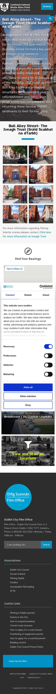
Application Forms (18, 674)
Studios (14, 582)
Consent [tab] (10, 295)
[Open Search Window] (50, 18)
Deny (28, 405)
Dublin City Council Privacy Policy (26, 646)
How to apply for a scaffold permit (27, 638)
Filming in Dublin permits (23, 612)
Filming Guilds (17, 578)
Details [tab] (28, 295)
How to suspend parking (22, 621)
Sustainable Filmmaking (22, 586)
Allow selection (28, 396)
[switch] (48, 355)
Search (46, 544)
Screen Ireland (17, 573)
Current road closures (21, 625)
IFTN (12, 590)
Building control (18, 642)
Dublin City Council (19, 569)
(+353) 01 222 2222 (22, 531)
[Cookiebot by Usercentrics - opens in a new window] (40, 287)
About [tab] (46, 295)
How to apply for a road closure (26, 629)
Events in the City (19, 617)
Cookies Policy (33, 678)
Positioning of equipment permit (26, 634)
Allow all (28, 387)
